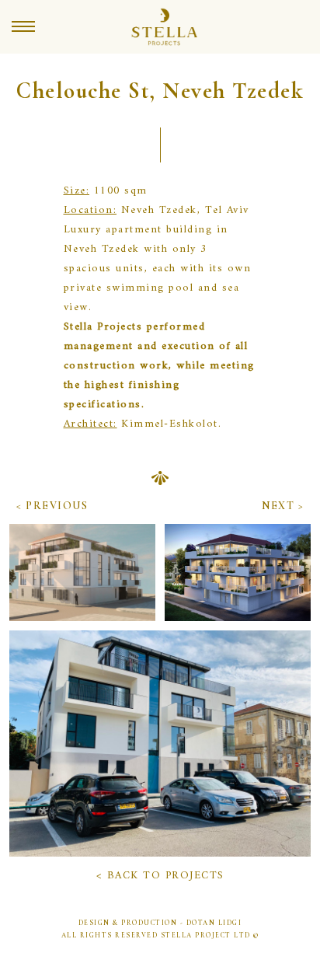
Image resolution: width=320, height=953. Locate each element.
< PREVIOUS (52, 505)
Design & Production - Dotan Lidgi (160, 923)
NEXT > (283, 505)
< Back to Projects (160, 875)
